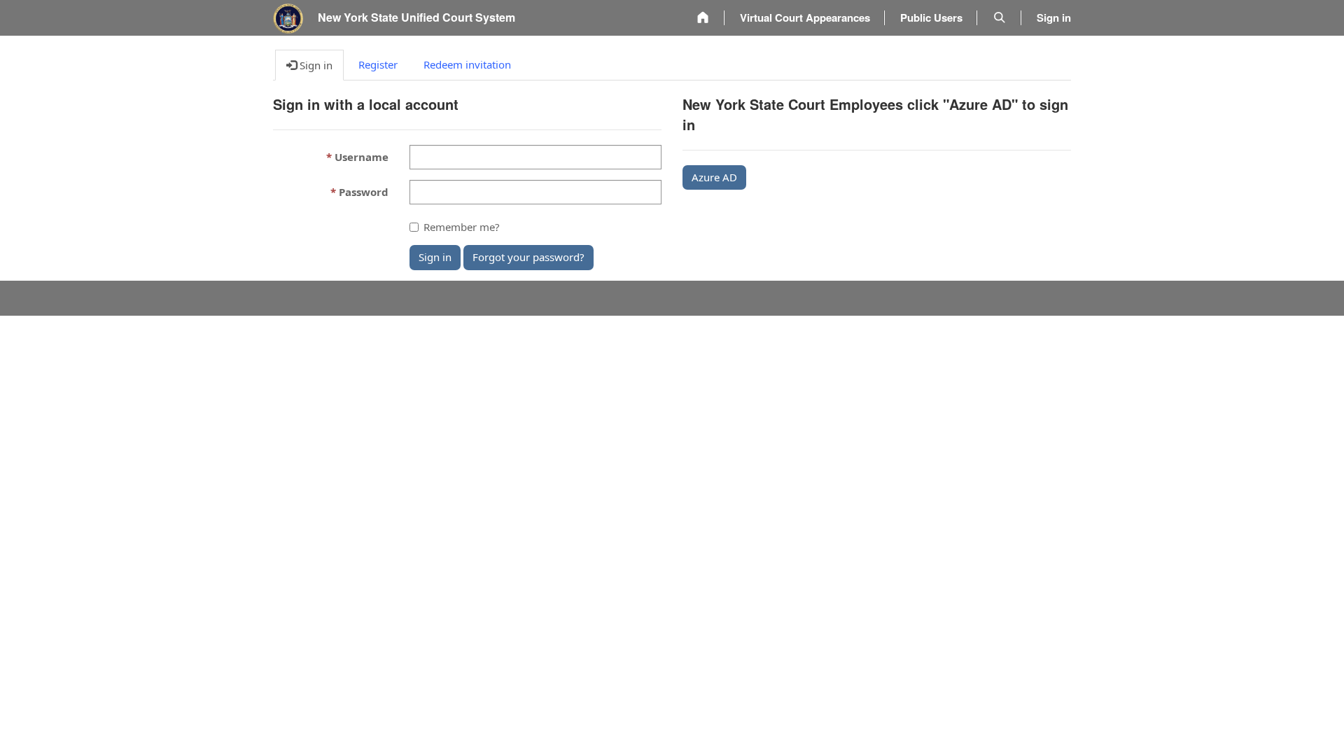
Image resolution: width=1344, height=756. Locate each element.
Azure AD (714, 177)
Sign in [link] (1054, 17)
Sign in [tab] (314, 65)
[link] (702, 18)
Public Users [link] (931, 17)
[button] (999, 18)
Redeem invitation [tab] (467, 64)
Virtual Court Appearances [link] (805, 17)
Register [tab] (378, 64)
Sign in (435, 257)
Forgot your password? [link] (528, 257)
